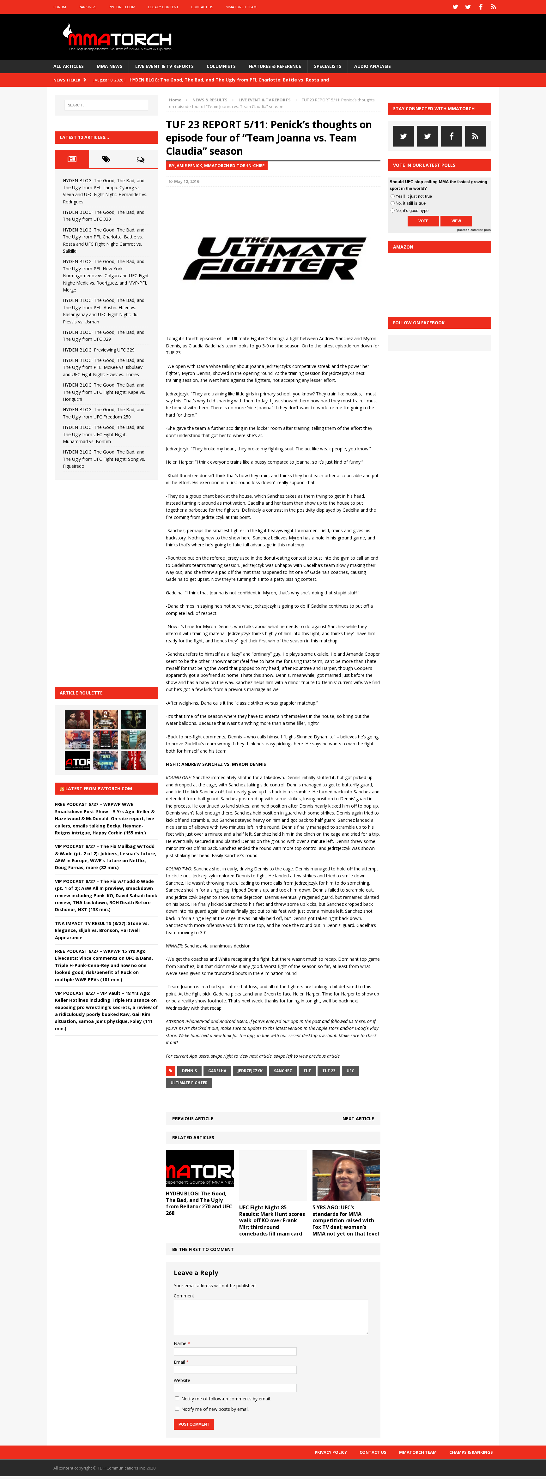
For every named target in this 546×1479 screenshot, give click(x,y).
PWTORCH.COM (122, 6)
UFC (350, 1070)
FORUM (59, 6)
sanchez (283, 1070)
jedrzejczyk (250, 1070)
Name (181, 1343)
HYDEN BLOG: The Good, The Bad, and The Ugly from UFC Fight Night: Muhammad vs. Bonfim (103, 434)
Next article (358, 1118)
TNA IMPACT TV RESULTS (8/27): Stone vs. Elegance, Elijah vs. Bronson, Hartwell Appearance (102, 930)
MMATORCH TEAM (241, 6)
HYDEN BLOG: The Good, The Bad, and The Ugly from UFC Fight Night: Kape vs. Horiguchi (104, 392)
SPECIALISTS (327, 66)
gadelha (217, 1070)
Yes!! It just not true (414, 196)
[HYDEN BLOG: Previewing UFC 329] (77, 760)
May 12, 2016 (186, 181)
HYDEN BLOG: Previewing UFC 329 (99, 350)
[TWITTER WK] (468, 7)
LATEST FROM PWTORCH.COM (98, 788)
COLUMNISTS (221, 66)
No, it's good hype (412, 210)
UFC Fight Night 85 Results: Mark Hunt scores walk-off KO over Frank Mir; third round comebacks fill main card (272, 1220)
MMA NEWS (109, 66)
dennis (189, 1070)
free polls (484, 229)
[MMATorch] (118, 37)
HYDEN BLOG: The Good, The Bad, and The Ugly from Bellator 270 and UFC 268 (199, 1203)
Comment (184, 1296)
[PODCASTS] (493, 7)
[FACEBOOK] (481, 7)
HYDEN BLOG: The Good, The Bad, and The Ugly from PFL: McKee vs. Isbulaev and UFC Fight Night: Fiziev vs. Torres (103, 367)
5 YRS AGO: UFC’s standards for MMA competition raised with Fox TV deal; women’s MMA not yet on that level (345, 1220)
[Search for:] (106, 105)
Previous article (192, 1118)
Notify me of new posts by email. (215, 1409)
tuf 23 (328, 1070)
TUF (307, 1070)
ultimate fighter (189, 1082)
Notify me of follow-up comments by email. (226, 1399)
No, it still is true (411, 203)
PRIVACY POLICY (331, 1452)
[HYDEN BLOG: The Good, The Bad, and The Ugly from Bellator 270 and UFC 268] (200, 1183)
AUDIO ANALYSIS (372, 66)
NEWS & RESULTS (210, 100)
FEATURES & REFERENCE (275, 66)
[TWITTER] (455, 7)
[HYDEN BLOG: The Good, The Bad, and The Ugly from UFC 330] (105, 719)
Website (182, 1380)
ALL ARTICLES (68, 66)
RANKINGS (87, 6)
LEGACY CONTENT (163, 6)
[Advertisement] (102, 582)
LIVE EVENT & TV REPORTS (164, 66)
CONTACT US (202, 6)
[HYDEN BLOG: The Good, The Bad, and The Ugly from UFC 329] (133, 739)
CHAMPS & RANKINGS (471, 1452)
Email (180, 1362)
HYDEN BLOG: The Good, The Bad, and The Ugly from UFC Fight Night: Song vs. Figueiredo (104, 459)
